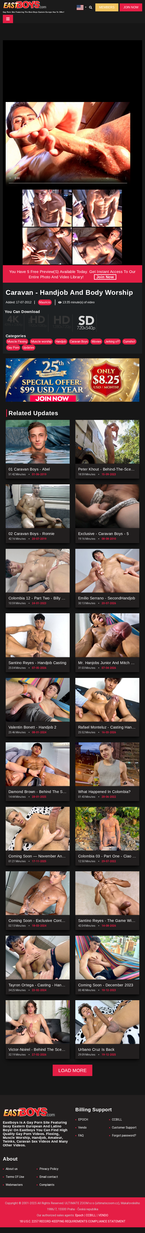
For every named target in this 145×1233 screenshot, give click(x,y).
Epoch (79, 1215)
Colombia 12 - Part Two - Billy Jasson (41, 598)
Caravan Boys (79, 341)
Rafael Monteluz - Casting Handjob (108, 727)
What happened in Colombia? (104, 792)
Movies (96, 341)
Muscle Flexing (17, 341)
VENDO (103, 1215)
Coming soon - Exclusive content (37, 920)
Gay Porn (13, 347)
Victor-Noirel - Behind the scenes (38, 1049)
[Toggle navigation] (8, 19)
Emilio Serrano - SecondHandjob (106, 598)
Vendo (82, 1127)
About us (12, 1169)
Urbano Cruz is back (96, 1049)
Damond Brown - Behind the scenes (40, 792)
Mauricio (45, 302)
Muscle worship (41, 341)
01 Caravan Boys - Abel (29, 469)
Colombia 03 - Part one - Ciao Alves (110, 856)
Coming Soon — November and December (45, 856)
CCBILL (117, 1119)
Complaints (46, 1185)
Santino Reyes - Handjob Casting (37, 663)
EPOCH (83, 1119)
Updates (28, 347)
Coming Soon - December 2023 (105, 985)
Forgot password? (124, 1135)
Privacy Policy (48, 1169)
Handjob (61, 341)
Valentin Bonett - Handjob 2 (32, 727)
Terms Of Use (15, 1177)
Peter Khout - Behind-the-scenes (107, 469)
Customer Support (124, 1127)
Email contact (48, 1177)
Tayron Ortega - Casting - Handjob (38, 985)
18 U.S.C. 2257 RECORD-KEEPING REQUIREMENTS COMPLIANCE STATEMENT (72, 1221)
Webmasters (14, 1185)
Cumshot (129, 341)
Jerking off (112, 341)
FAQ (81, 1135)
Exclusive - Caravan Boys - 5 (103, 534)
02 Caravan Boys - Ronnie (31, 534)
